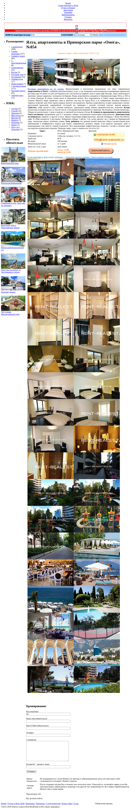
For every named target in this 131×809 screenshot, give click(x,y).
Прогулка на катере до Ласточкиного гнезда (11, 271)
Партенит (15, 122)
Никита (14, 120)
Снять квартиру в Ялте (68, 5)
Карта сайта (67, 803)
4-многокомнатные (18, 62)
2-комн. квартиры (15, 52)
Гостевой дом (17, 74)
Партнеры (40, 803)
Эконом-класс (17, 95)
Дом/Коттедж (17, 79)
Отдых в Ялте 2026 (16, 803)
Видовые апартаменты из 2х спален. (46, 89)
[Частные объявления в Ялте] (51, 85)
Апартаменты (17, 68)
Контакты (68, 19)
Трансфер (68, 12)
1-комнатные (17, 47)
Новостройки (17, 84)
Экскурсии (68, 10)
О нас (76, 803)
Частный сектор (18, 91)
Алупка (14, 109)
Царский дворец (8, 292)
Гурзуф (14, 111)
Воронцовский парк (10, 163)
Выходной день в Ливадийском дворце (10, 226)
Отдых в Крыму (68, 8)
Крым (68, 3)
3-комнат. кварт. (18, 56)
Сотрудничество (53, 803)
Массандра (16, 115)
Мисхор (14, 118)
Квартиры (30, 803)
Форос (14, 125)
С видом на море (18, 86)
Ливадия (15, 113)
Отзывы (68, 17)
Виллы (14, 72)
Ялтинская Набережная (11, 183)
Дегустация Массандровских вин (10, 313)
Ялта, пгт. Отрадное (15, 128)
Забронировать (68, 15)
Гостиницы (16, 77)
